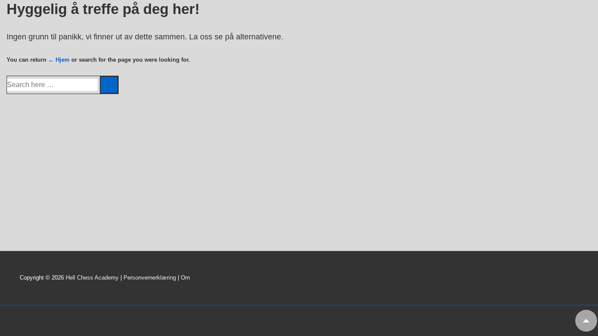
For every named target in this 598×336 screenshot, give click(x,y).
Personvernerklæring (149, 277)
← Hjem (59, 59)
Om (185, 277)
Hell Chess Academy (92, 277)
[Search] (109, 85)
